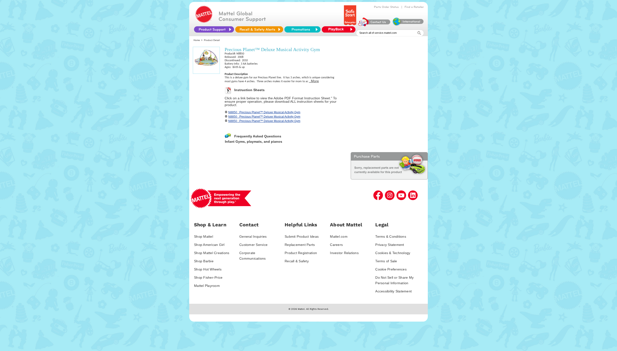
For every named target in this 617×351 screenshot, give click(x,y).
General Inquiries (253, 236)
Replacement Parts (300, 245)
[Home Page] (204, 22)
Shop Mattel (203, 236)
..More (314, 81)
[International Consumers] (408, 25)
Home (197, 40)
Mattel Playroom (207, 286)
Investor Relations (344, 253)
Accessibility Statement (393, 291)
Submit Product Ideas (302, 236)
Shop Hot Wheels (207, 269)
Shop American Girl (209, 245)
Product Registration (301, 253)
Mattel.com (339, 236)
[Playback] (340, 29)
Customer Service (253, 245)
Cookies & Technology (392, 253)
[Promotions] (302, 29)
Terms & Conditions (390, 236)
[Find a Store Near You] (414, 7)
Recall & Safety (297, 261)
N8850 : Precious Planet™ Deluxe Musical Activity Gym (264, 112)
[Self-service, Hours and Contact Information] (374, 25)
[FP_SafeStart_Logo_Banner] (350, 25)
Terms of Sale (386, 261)
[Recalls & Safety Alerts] (259, 29)
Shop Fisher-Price (208, 277)
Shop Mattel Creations (211, 253)
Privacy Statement (389, 245)
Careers (336, 245)
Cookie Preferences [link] (391, 269)
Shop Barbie (204, 261)
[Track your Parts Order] (386, 7)
